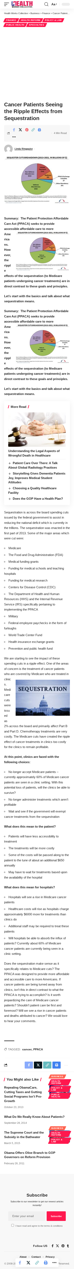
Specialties (36, 25)
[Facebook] (52, 1246)
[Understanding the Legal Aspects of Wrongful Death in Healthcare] (37, 429)
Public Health (15, 25)
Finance (11, 20)
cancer (27, 1049)
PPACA (38, 1049)
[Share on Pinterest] (27, 129)
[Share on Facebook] (14, 129)
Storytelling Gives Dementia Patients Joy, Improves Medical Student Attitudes (36, 478)
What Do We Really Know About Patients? (34, 1116)
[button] (7, 4)
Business (57, 1076)
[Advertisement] (37, 63)
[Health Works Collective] (22, 4)
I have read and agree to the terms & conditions (39, 1226)
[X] (57, 1246)
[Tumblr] (68, 1246)
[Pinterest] (63, 1246)
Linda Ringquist (24, 148)
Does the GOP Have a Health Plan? (38, 498)
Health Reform (30, 20)
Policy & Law (53, 20)
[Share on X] (20, 129)
